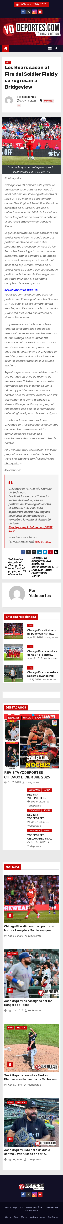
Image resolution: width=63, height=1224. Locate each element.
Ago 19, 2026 (15, 1085)
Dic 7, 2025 (14, 782)
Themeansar (31, 1210)
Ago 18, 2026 (15, 1159)
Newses (51, 1207)
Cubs (10, 1028)
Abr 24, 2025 (38, 842)
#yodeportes (17, 527)
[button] (57, 48)
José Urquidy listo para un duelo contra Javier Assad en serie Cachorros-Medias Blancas (27, 1154)
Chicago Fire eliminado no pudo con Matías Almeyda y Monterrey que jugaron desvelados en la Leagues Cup (31, 930)
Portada (27, 718)
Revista (38, 718)
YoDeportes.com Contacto (44, 1217)
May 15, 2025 (43, 542)
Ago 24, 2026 (16, 1010)
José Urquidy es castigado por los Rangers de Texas (28, 1003)
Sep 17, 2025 (38, 801)
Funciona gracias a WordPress (21, 1207)
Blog (16, 1217)
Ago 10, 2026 (34, 658)
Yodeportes (29, 97)
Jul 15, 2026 (34, 679)
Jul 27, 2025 (38, 822)
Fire (7, 62)
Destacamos (13, 718)
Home (8, 1217)
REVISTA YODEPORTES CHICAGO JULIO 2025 (40, 818)
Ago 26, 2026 (35, 637)
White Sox (12, 953)
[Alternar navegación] (49, 48)
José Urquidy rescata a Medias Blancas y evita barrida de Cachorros (30, 1077)
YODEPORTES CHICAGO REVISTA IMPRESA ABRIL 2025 (40, 839)
